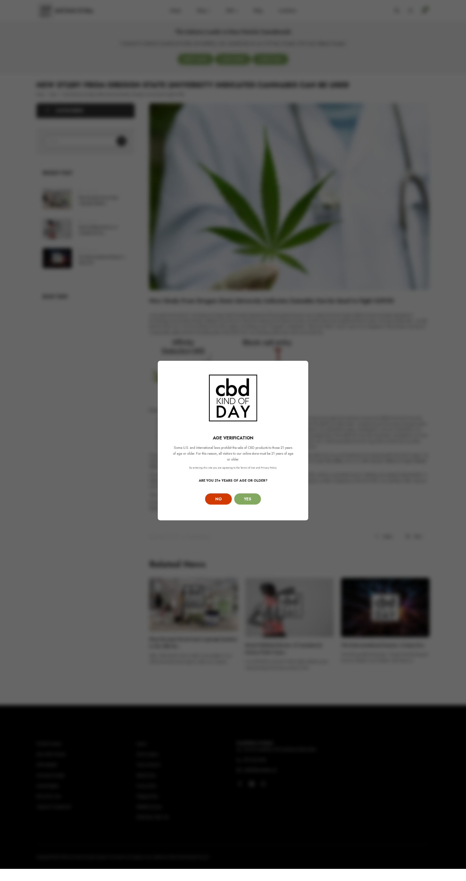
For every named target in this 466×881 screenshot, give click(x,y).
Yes (247, 499)
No (218, 499)
